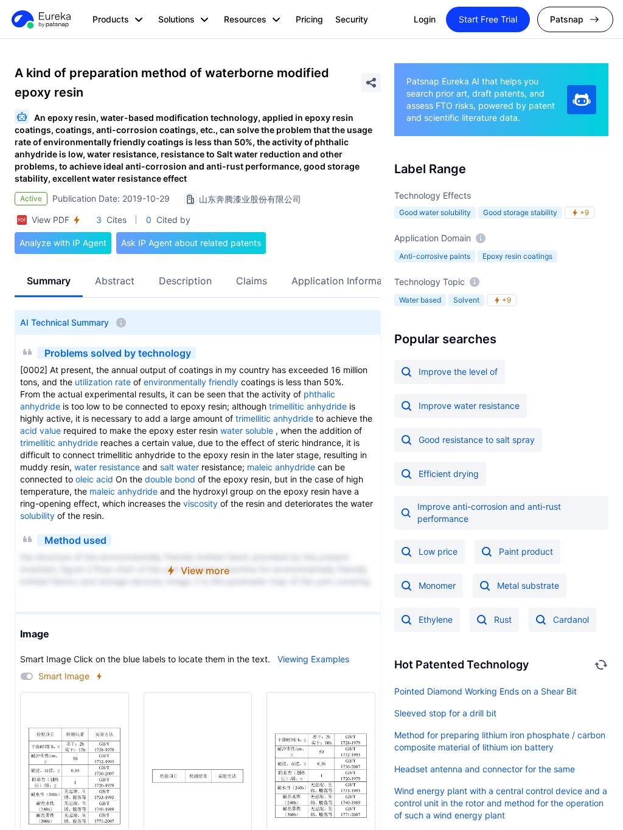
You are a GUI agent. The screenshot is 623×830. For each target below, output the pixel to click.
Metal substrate (528, 585)
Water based (420, 299)
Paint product (526, 551)
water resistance (107, 467)
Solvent (466, 299)
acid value (40, 430)
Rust (503, 619)
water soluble (246, 430)
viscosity (200, 503)
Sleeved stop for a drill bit (445, 713)
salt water (179, 467)
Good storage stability (520, 212)
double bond (170, 479)
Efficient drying (449, 473)
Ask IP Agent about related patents (191, 243)
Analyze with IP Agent (62, 243)
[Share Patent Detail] (371, 82)
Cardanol (571, 619)
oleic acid (94, 479)
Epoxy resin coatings (517, 256)
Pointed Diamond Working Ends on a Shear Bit (485, 691)
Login (425, 19)
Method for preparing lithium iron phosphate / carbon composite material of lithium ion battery (499, 741)
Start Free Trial (488, 19)
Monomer (437, 585)
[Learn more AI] (581, 99)
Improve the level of (458, 371)
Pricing (309, 19)
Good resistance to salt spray (477, 439)
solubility (37, 515)
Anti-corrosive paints (434, 256)
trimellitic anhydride (308, 406)
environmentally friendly (191, 382)
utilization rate (103, 382)
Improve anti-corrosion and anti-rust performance (489, 512)
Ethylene (436, 619)
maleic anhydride (281, 467)
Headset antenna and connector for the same (484, 769)
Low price (438, 551)
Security (351, 19)
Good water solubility (435, 212)
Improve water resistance (469, 405)
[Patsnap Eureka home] (40, 19)
